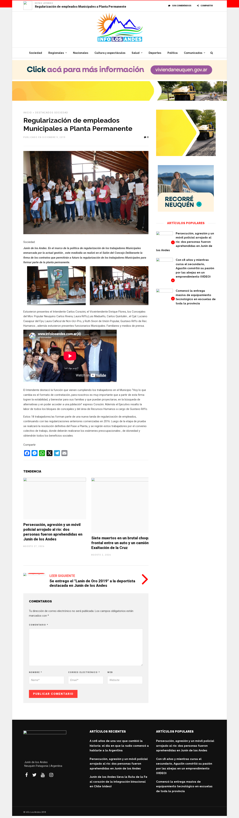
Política (172, 52)
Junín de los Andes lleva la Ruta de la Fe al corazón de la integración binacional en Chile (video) (118, 781)
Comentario (38, 625)
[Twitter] (34, 775)
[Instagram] (51, 775)
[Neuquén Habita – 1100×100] (119, 78)
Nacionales (80, 52)
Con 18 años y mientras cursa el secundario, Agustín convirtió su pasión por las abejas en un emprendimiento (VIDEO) (195, 268)
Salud (135, 52)
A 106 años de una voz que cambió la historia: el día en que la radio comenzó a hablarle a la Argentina (119, 745)
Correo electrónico (84, 672)
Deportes (155, 52)
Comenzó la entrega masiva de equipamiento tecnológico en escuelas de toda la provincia (184, 786)
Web (110, 672)
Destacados (44, 112)
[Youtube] (43, 775)
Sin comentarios (181, 5)
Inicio (27, 112)
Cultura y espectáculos (109, 52)
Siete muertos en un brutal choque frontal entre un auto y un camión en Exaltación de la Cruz (122, 543)
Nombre (35, 672)
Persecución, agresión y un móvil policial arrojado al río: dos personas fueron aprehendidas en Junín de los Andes (185, 242)
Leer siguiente (62, 576)
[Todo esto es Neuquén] (186, 210)
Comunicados (193, 52)
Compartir (207, 5)
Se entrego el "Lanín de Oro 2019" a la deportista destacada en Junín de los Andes (92, 583)
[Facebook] (26, 775)
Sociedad (35, 52)
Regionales (56, 52)
